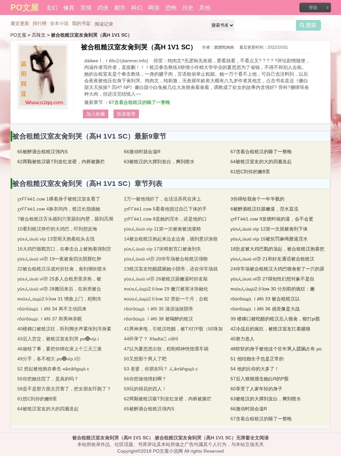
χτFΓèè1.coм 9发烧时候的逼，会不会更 (271, 219)
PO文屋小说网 (168, 451)
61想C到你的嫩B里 (250, 171)
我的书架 (81, 23)
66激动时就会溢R (142, 151)
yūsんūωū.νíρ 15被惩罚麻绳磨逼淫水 (269, 238)
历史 (187, 7)
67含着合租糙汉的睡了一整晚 (139, 102)
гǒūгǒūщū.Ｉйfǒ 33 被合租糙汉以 (265, 298)
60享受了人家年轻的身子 (256, 388)
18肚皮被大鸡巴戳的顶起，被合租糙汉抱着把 (277, 248)
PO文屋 (18, 35)
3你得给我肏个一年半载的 (257, 199)
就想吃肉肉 (224, 47)
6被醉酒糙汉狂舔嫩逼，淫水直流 (264, 209)
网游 (154, 7)
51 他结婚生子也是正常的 (257, 358)
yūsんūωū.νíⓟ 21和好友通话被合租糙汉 (272, 258)
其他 (204, 7)
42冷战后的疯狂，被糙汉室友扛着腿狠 (270, 328)
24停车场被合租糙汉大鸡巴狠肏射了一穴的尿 (277, 268)
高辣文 (39, 35)
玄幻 (52, 7)
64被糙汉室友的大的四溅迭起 (261, 161)
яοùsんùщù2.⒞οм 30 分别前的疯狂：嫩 (272, 288)
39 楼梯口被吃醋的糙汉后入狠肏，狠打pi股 (275, 318)
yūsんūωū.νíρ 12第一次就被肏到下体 (269, 228)
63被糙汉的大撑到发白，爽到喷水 (159, 161)
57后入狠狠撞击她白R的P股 (259, 378)
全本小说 (59, 23)
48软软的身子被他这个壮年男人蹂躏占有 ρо (276, 348)
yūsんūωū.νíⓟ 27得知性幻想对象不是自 (272, 278)
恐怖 (170, 7)
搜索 (308, 25)
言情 (86, 7)
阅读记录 (104, 24)
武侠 (103, 7)
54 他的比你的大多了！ (254, 368)
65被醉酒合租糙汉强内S (42, 151)
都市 (120, 7)
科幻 (137, 7)
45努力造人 (242, 338)
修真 (69, 7)
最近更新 (20, 23)
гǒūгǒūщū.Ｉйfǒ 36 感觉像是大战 (265, 308)
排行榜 (40, 23)
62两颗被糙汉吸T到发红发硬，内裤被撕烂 (61, 161)
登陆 (313, 7)
